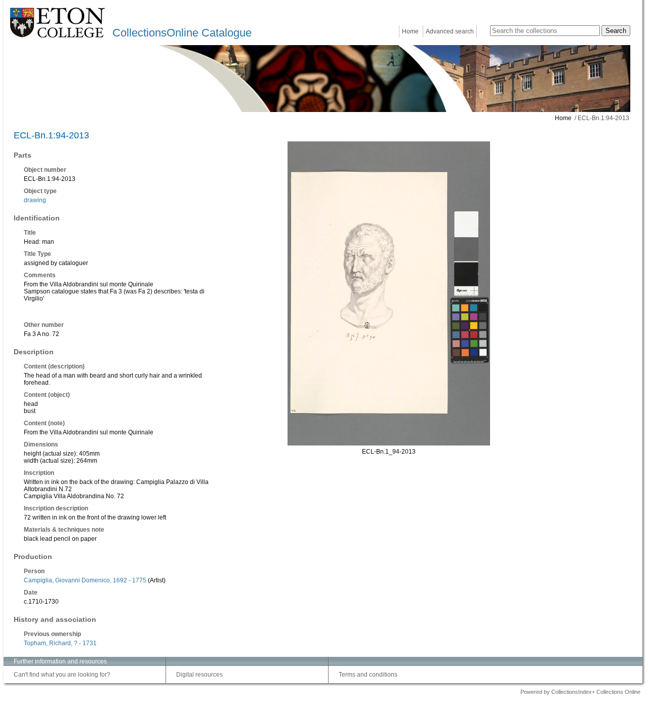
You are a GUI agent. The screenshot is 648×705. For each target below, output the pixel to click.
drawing (35, 200)
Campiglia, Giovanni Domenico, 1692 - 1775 (85, 580)
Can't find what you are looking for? (62, 674)
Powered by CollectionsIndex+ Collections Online (580, 692)
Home (410, 31)
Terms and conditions (368, 674)
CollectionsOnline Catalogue (182, 32)
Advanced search (450, 31)
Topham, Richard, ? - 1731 (60, 643)
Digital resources (199, 674)
